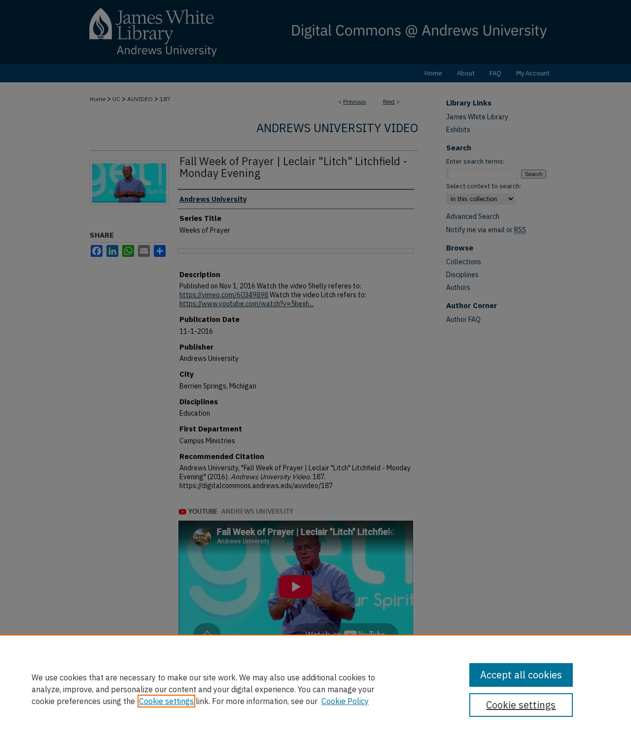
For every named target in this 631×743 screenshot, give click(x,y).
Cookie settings (166, 701)
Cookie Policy (345, 701)
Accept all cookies (521, 674)
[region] (315, 689)
